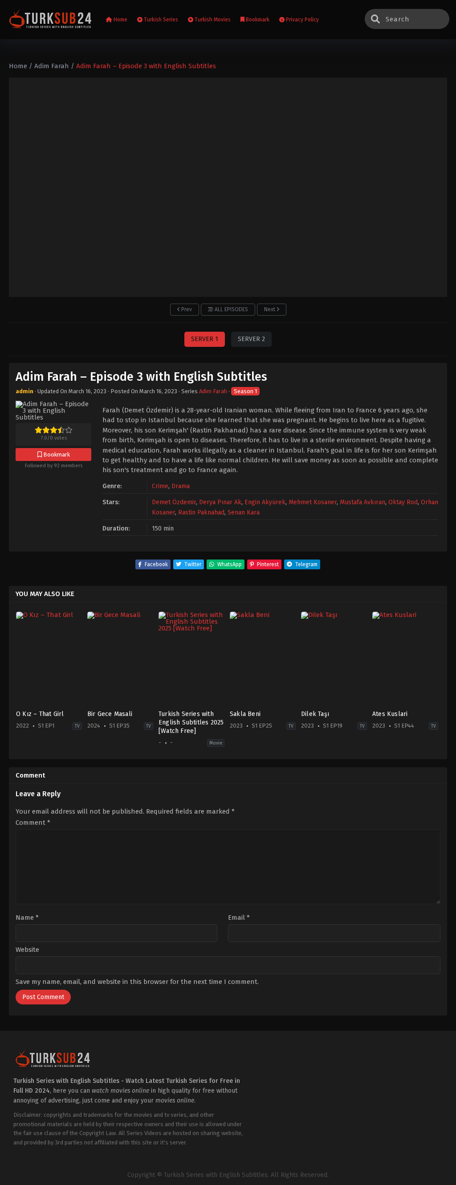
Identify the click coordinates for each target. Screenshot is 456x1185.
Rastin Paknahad (201, 512)
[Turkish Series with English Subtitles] (50, 20)
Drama (180, 486)
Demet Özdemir (174, 502)
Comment (33, 822)
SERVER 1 (204, 339)
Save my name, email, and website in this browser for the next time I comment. (137, 982)
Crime (160, 486)
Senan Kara (244, 512)
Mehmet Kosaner (313, 502)
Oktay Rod (403, 502)
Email (239, 917)
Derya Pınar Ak (220, 502)
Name (27, 917)
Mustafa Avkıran (362, 502)
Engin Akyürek (264, 502)
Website (27, 949)
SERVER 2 (251, 339)
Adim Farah (213, 391)
